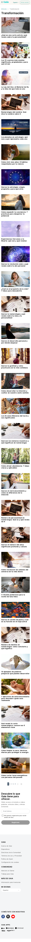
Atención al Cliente (7, 871)
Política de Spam (7, 859)
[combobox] (11, 890)
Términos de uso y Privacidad (11, 856)
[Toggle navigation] (2, 2)
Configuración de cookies (10, 862)
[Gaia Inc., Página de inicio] (6, 2)
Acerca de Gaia (6, 846)
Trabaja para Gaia (7, 874)
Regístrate (15, 822)
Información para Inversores (10, 882)
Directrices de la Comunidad (11, 852)
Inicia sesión (25, 2)
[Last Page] (22, 784)
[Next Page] (18, 784)
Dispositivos (5, 849)
